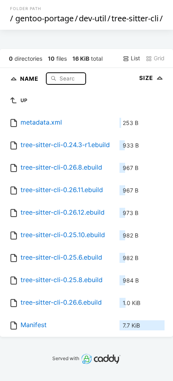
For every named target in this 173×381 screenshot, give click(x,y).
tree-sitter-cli (135, 18)
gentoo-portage (44, 18)
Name (30, 78)
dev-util (92, 18)
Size (147, 77)
